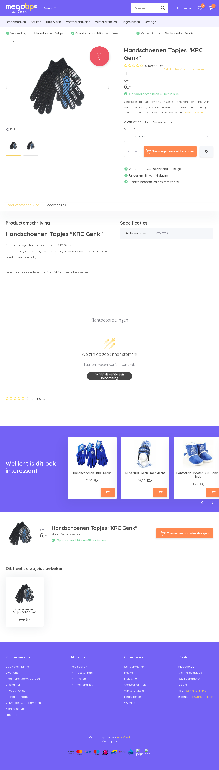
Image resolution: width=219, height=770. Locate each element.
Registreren (79, 667)
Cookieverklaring (17, 667)
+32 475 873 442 (195, 691)
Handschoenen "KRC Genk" (92, 473)
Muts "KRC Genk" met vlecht (145, 473)
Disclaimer (13, 685)
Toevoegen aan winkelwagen (173, 151)
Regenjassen (131, 22)
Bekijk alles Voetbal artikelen (184, 69)
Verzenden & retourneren (23, 703)
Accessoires (56, 205)
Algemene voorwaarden (23, 679)
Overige (150, 22)
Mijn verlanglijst (82, 685)
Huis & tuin (53, 22)
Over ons (12, 673)
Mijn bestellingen (82, 673)
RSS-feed (123, 737)
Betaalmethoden (17, 697)
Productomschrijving (23, 205)
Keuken (36, 22)
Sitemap (11, 715)
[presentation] (7, 88)
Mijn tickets (79, 679)
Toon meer (193, 112)
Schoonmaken (16, 22)
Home (10, 41)
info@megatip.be (201, 697)
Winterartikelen (106, 22)
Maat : (129, 129)
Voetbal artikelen (78, 22)
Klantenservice (16, 709)
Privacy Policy (15, 691)
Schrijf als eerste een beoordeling (109, 376)
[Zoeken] (163, 8)
